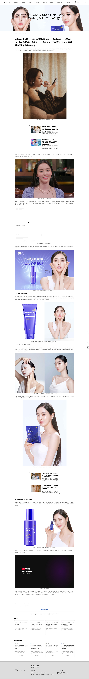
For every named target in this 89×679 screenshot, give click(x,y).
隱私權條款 (47, 674)
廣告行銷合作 (33, 667)
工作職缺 (37, 667)
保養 (38, 614)
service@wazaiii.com (65, 673)
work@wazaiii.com (63, 672)
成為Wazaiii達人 (38, 674)
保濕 (41, 614)
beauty (35, 614)
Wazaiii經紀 (33, 674)
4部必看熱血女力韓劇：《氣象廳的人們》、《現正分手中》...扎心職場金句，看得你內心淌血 (50, 475)
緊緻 (58, 614)
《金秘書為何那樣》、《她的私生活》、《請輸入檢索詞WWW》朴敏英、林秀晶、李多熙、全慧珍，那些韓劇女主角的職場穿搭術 (50, 129)
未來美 (51, 614)
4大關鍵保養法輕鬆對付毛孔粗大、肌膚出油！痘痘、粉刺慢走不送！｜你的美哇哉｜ (50, 487)
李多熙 (48, 614)
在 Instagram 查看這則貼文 (20, 225)
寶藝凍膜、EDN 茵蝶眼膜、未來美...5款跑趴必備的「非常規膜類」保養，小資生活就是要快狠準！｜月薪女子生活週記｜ (50, 142)
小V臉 (44, 614)
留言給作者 (44, 609)
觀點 (31, 614)
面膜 (55, 614)
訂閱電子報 (51, 674)
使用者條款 (43, 674)
